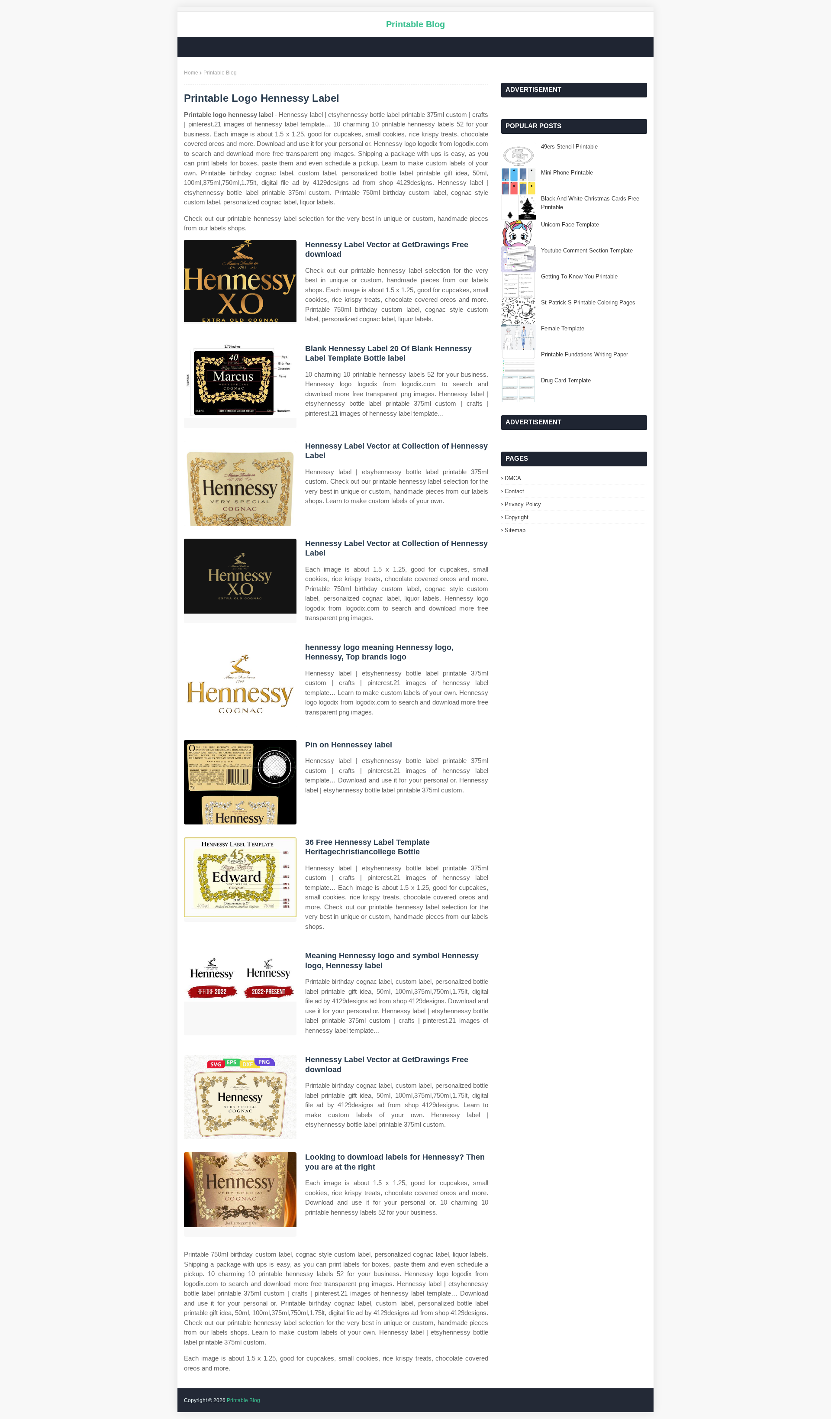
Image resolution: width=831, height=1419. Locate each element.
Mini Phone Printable (567, 172)
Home (191, 73)
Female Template (562, 328)
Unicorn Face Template (570, 224)
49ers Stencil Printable (569, 146)
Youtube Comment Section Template (587, 250)
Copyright (516, 517)
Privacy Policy (523, 504)
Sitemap (515, 530)
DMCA (513, 478)
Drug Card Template (566, 380)
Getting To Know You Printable (579, 276)
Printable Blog (415, 24)
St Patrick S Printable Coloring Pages (588, 302)
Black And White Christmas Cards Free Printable (590, 202)
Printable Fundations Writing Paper (584, 354)
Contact (514, 491)
